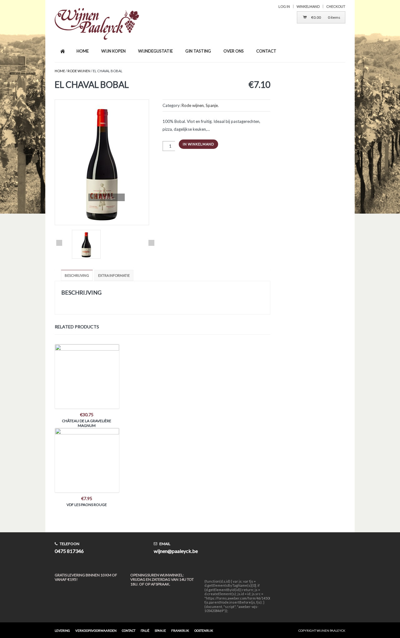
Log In (284, 6)
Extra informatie (114, 275)
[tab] (77, 275)
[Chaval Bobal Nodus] (105, 162)
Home (60, 71)
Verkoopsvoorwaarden (96, 630)
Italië (145, 630)
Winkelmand (308, 6)
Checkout (335, 6)
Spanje (212, 105)
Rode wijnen (79, 71)
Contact (128, 630)
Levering (62, 630)
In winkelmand (198, 144)
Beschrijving (77, 275)
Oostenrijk (203, 630)
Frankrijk (180, 630)
